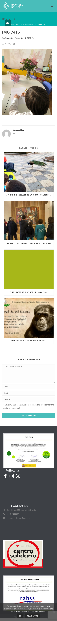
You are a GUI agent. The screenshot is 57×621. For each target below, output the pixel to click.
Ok (20, 616)
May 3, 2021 (26, 38)
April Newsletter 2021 (27, 24)
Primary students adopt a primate (29, 341)
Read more (32, 616)
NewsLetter (9, 38)
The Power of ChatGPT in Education (28, 292)
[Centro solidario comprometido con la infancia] (23, 553)
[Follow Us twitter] (18, 476)
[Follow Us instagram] (12, 476)
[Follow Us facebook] (5, 476)
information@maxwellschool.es (18, 518)
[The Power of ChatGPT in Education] (29, 269)
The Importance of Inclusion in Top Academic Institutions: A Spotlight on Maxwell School (29, 243)
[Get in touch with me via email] (14, 134)
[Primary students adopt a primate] (29, 318)
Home (13, 24)
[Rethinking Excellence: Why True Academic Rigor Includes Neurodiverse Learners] (29, 172)
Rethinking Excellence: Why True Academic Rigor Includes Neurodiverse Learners (29, 195)
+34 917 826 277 (13, 514)
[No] (53, 612)
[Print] (15, 43)
